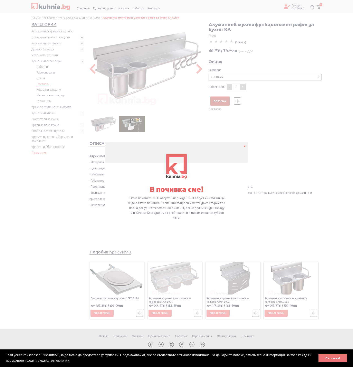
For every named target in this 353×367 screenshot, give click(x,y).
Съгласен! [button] (332, 358)
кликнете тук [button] (59, 360)
